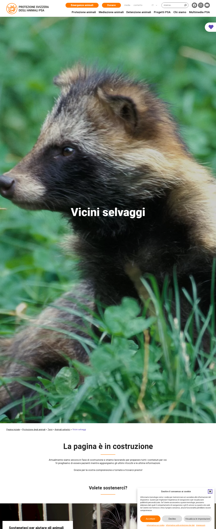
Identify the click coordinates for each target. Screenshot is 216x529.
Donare (111, 5)
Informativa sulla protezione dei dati (180, 525)
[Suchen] (185, 5)
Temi (50, 429)
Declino (172, 519)
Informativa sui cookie (155, 525)
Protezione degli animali (33, 429)
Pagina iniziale (13, 429)
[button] (210, 491)
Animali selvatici (62, 429)
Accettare (150, 519)
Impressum (200, 525)
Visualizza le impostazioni (197, 519)
